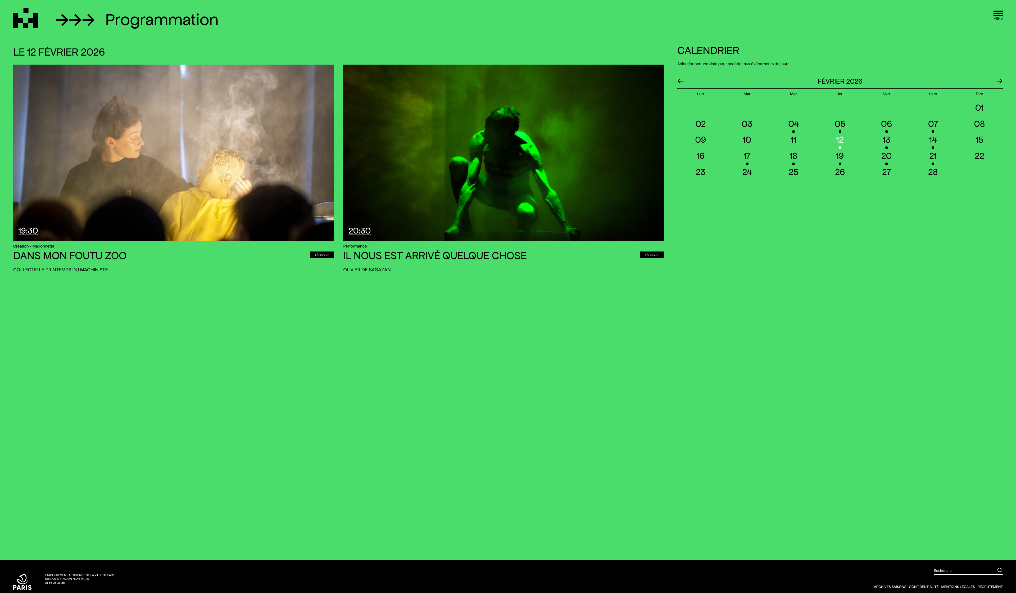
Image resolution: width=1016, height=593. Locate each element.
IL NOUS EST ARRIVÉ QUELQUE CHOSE (435, 256)
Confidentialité (923, 587)
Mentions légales (958, 587)
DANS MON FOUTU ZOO (70, 256)
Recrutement (990, 587)
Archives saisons (890, 587)
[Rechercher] (996, 571)
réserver (322, 255)
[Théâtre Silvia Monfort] (25, 18)
